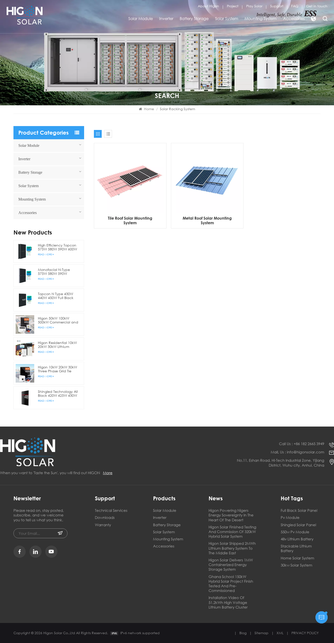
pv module (290, 517)
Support (276, 6)
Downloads (105, 517)
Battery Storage (194, 18)
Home (148, 109)
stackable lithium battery (296, 548)
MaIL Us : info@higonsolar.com (297, 452)
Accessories (294, 18)
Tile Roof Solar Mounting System (130, 220)
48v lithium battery (297, 539)
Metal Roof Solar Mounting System (207, 220)
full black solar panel (299, 510)
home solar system (297, 558)
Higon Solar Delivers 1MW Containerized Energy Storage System (231, 565)
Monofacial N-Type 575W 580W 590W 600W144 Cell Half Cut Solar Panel (56, 272)
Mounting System (261, 18)
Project (232, 6)
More (107, 473)
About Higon (208, 6)
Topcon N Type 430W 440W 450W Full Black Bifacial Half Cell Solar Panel (56, 296)
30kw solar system (296, 565)
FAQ (294, 6)
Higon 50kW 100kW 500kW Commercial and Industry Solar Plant (58, 320)
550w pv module (295, 532)
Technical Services (111, 510)
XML (280, 633)
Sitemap (261, 633)
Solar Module (140, 18)
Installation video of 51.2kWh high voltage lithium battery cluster (228, 602)
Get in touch (316, 6)
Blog (242, 633)
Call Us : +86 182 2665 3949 (301, 443)
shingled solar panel (298, 525)
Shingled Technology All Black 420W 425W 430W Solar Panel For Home (58, 393)
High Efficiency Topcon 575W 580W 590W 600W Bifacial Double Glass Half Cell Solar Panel (57, 247)
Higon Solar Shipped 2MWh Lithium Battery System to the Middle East (232, 548)
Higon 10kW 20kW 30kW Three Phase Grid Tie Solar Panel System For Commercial (57, 369)
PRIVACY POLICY (305, 633)
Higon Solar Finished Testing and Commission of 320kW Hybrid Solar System (232, 532)
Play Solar (254, 6)
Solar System (226, 18)
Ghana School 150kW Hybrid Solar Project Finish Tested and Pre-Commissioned (231, 583)
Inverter (166, 18)
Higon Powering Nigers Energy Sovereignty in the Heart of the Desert (231, 515)
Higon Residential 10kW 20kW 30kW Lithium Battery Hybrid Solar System (57, 345)
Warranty (103, 525)
